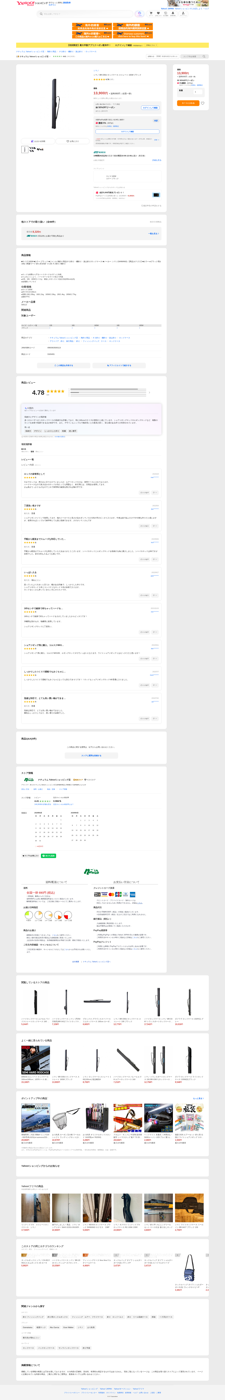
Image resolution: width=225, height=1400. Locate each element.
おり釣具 (91, 1327)
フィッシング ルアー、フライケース (87, 1317)
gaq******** (155, 576)
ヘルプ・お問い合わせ (140, 1393)
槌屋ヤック (41, 1327)
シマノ (80, 1327)
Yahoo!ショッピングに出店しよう (188, 9)
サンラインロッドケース (69, 1348)
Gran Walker (68, 1327)
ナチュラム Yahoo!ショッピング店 (30, 51)
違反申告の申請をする (152, 206)
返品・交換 (51, 789)
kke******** (155, 649)
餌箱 (153, 1317)
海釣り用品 (51, 51)
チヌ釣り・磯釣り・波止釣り (71, 51)
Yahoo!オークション (122, 1389)
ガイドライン (111, 1393)
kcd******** (155, 542)
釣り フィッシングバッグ (33, 1317)
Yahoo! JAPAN (167, 9)
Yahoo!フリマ (138, 1389)
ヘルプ (206, 9)
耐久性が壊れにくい (31, 1338)
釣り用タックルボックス (58, 1317)
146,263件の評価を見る (42, 804)
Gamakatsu (27, 1327)
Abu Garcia (54, 1327)
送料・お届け (38, 789)
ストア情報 (63, 789)
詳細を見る (156, 160)
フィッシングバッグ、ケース (95, 341)
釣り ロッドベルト (115, 1317)
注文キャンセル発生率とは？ (63, 804)
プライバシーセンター (89, 1393)
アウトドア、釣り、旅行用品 (61, 341)
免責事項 (120, 1393)
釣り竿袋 (86, 1348)
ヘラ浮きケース (166, 1317)
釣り (78, 341)
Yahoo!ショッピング (89, 1389)
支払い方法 (25, 789)
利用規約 (101, 1393)
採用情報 (128, 1393)
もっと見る (197, 1098)
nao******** (155, 477)
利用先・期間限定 (113, 126)
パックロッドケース (46, 1348)
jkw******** (155, 509)
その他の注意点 (60, 436)
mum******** (154, 675)
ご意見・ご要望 (155, 1393)
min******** (155, 612)
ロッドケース (91, 51)
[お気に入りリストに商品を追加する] (203, 103)
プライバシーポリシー (72, 1393)
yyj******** (155, 702)
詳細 (155, 140)
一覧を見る (152, 234)
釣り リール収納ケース (138, 1317)
